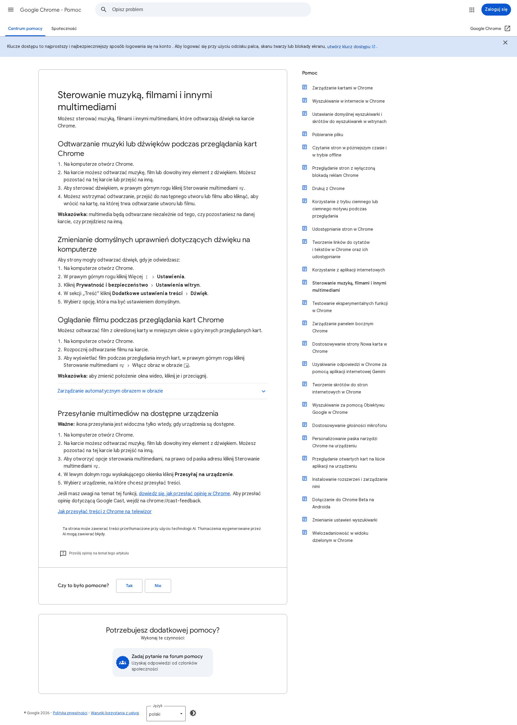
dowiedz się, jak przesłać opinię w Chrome (184, 494)
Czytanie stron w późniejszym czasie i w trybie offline (349, 151)
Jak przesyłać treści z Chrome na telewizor (105, 512)
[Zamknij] (505, 43)
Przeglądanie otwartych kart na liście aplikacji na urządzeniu (348, 462)
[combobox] (211, 9)
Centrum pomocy (25, 28)
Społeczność (64, 28)
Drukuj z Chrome (328, 188)
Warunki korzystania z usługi (115, 713)
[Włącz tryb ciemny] (193, 713)
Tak (129, 585)
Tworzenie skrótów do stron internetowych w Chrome (340, 388)
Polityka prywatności (70, 713)
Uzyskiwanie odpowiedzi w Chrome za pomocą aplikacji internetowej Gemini (349, 368)
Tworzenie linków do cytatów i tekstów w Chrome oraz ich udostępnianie (340, 249)
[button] (11, 9)
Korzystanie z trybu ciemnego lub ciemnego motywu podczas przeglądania (345, 209)
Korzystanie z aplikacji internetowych (348, 270)
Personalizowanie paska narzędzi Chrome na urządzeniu (344, 442)
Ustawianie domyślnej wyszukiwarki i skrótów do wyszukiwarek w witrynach (349, 118)
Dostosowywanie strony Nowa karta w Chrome (349, 347)
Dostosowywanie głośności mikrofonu (349, 425)
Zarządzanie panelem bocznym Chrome (342, 327)
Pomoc (309, 73)
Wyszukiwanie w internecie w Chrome (348, 101)
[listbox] (166, 713)
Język (157, 705)
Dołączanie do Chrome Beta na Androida (343, 503)
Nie (158, 585)
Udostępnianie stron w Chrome (342, 229)
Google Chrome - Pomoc (50, 10)
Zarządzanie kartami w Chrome (342, 88)
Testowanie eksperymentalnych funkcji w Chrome (350, 307)
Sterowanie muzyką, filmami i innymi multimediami (349, 286)
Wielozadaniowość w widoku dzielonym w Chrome (340, 537)
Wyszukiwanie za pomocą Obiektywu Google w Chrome (348, 408)
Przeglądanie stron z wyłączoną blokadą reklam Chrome (343, 171)
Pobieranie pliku (327, 134)
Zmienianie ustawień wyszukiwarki (344, 520)
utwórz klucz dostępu (348, 46)
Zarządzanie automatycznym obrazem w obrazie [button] (110, 391)
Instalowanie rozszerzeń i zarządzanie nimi (349, 483)
